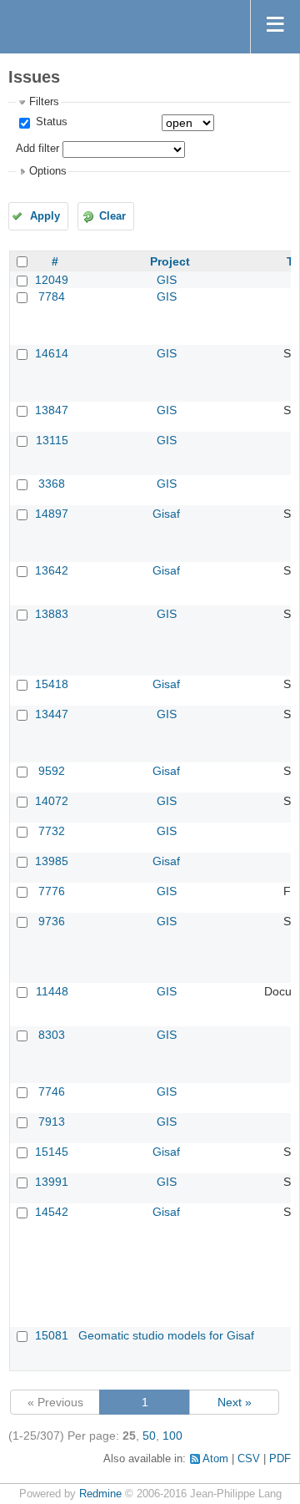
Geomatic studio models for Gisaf (166, 1335)
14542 (51, 1211)
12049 (51, 279)
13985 (51, 861)
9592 (51, 770)
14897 (51, 513)
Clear (112, 216)
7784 (51, 296)
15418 (51, 684)
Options (48, 171)
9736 (51, 921)
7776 (51, 891)
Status (50, 122)
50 (149, 1435)
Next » (235, 1402)
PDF (280, 1459)
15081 (51, 1335)
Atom (215, 1459)
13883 (51, 613)
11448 (52, 991)
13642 (51, 570)
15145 (51, 1151)
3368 (51, 483)
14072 (51, 801)
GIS (167, 279)
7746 (51, 1091)
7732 (51, 831)
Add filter (37, 148)
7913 (51, 1121)
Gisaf (166, 513)
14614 (51, 353)
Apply (45, 216)
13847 (51, 410)
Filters (44, 102)
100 (172, 1435)
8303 (51, 1034)
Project (170, 261)
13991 (51, 1181)
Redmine (100, 1494)
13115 (52, 440)
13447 (51, 714)
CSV (249, 1459)
